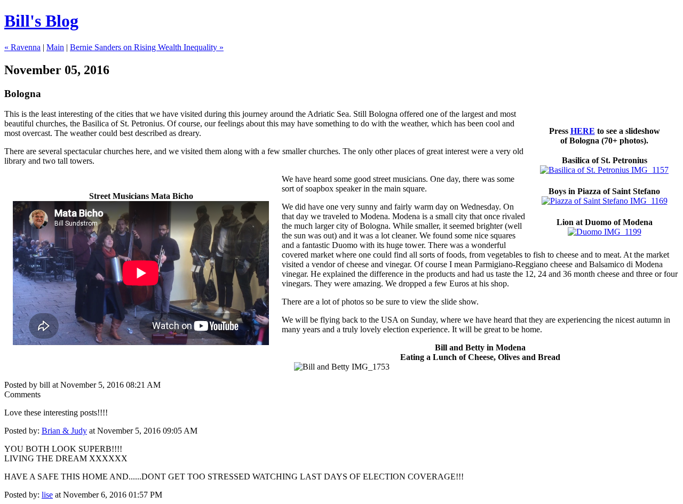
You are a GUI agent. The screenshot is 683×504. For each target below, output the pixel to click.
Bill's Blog (41, 20)
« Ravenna (22, 47)
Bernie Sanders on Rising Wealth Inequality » (147, 47)
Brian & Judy (64, 430)
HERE (582, 130)
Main (55, 47)
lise (47, 494)
